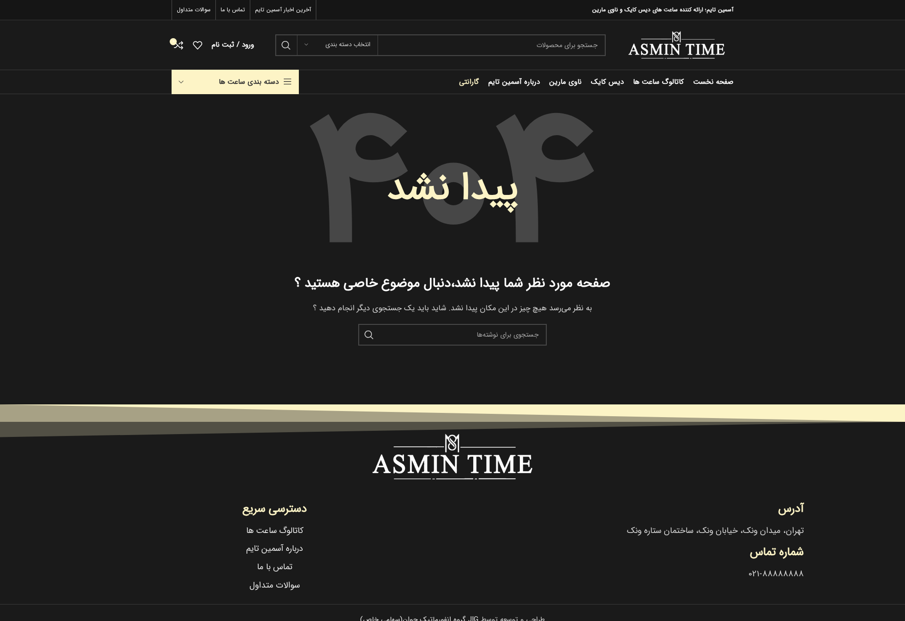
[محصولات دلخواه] (197, 45)
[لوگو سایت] (676, 44)
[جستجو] (286, 45)
